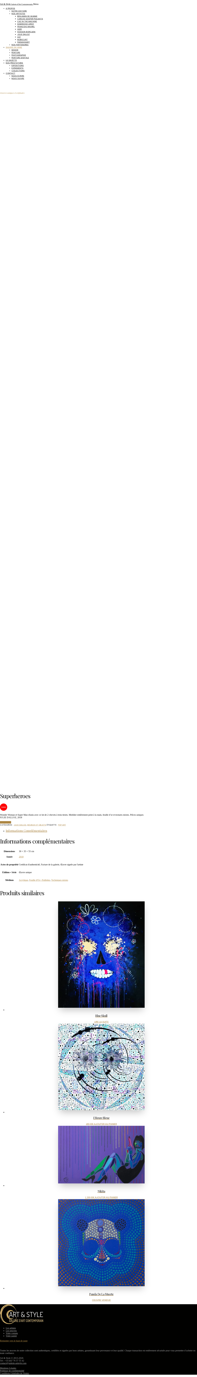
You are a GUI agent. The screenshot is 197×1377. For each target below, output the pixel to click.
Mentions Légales (8, 1368)
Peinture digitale (20, 57)
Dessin (15, 50)
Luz (19, 37)
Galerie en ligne (14, 47)
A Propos (10, 8)
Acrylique (23, 880)
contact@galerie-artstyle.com (13, 1363)
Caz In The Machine (27, 21)
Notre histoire (19, 11)
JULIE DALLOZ (20, 825)
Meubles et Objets (36, 825)
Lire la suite (101, 1021)
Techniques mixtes (59, 880)
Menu (36, 4)
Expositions (18, 65)
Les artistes (11, 1328)
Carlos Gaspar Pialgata (30, 19)
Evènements (18, 68)
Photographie (19, 55)
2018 (21, 857)
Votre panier (11, 1336)
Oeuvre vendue (101, 1300)
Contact (10, 73)
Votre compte (12, 1333)
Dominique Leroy (25, 24)
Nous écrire (18, 76)
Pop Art (62, 825)
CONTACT (5, 822)
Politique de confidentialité (12, 1371)
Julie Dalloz (23, 34)
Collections (18, 70)
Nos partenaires (20, 45)
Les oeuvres (11, 1330)
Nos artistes (18, 13)
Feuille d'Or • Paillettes (39, 880)
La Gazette (11, 60)
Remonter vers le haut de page (14, 1341)
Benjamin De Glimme (27, 16)
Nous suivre (18, 78)
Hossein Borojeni (26, 32)
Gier (19, 29)
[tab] (101, 830)
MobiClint (22, 39)
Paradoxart (23, 42)
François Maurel (26, 26)
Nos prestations (14, 63)
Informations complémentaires (26, 830)
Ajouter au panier (105, 1124)
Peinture (16, 52)
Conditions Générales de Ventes (14, 1373)
